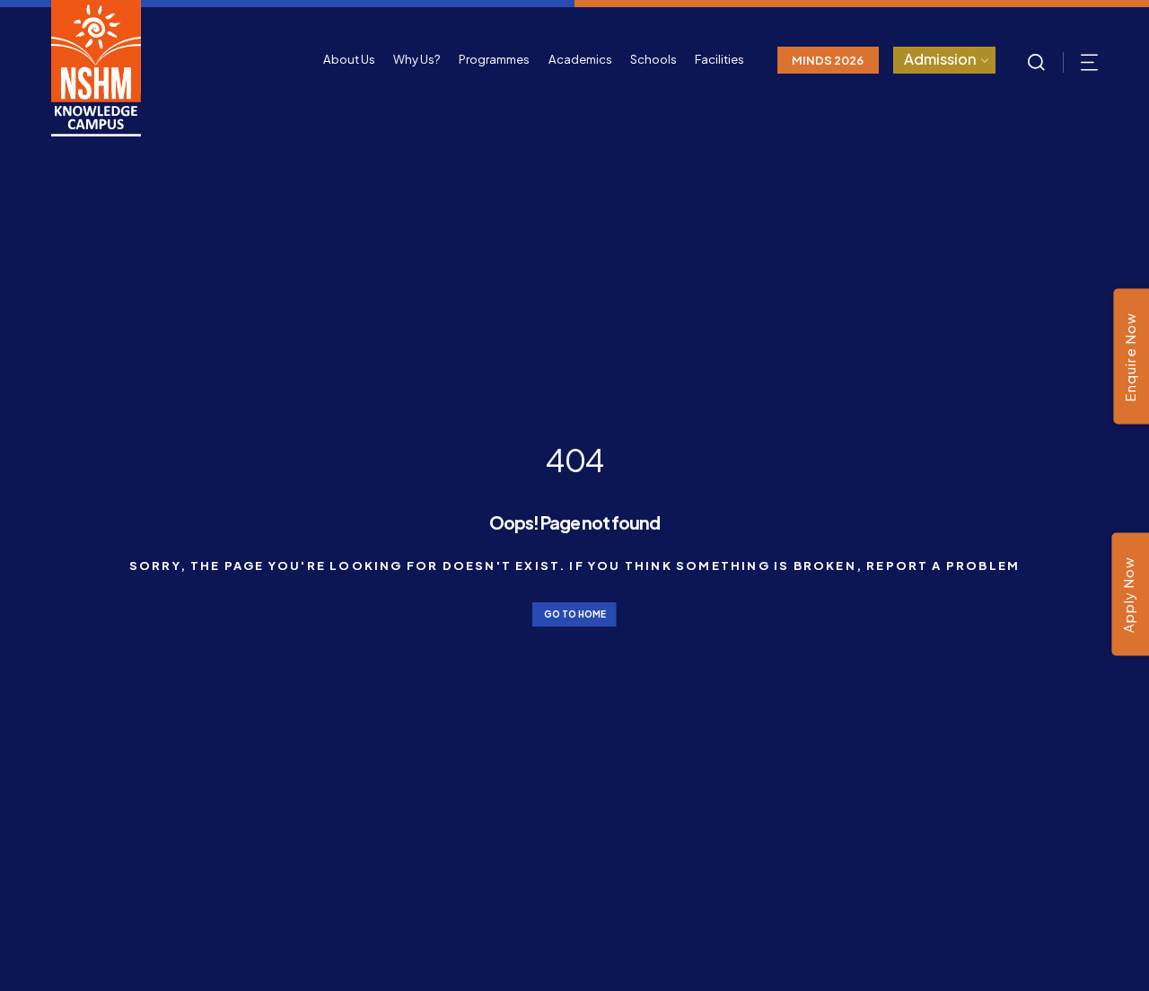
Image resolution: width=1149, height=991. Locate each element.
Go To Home (575, 614)
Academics (580, 58)
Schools (653, 58)
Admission (940, 58)
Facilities (719, 58)
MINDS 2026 (828, 59)
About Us (349, 58)
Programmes (494, 58)
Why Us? (417, 58)
